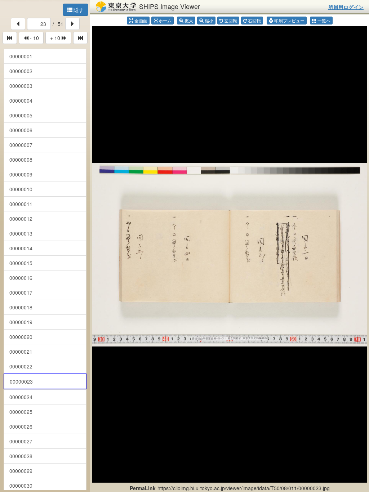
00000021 (20, 351)
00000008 (20, 159)
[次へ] (72, 24)
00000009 (20, 174)
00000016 (20, 277)
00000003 (20, 85)
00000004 (20, 100)
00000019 (20, 322)
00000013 (20, 233)
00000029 (20, 470)
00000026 (20, 426)
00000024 (20, 397)
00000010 (20, 189)
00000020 (20, 336)
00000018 (20, 307)
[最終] (80, 38)
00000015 (20, 263)
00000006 (20, 130)
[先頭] (10, 38)
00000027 (20, 441)
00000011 (20, 203)
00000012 (20, 218)
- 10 (33, 37)
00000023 (21, 381)
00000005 (20, 115)
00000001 (20, 56)
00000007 (20, 144)
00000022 (20, 366)
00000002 (20, 71)
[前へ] (18, 24)
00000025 (20, 411)
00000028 (20, 456)
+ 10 (56, 37)
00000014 (20, 248)
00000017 (20, 292)
